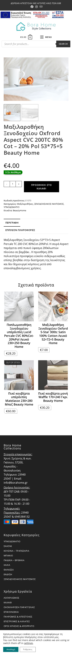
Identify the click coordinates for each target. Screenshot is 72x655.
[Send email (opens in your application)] (40, 6)
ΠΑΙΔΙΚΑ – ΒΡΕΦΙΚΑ (14, 560)
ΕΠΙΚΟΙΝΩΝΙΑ (11, 611)
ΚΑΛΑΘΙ (8, 602)
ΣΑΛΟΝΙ (8, 546)
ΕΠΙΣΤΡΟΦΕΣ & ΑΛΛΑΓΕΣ (17, 621)
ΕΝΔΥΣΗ (8, 574)
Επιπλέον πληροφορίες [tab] (20, 230)
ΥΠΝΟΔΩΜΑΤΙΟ (11, 207)
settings (28, 643)
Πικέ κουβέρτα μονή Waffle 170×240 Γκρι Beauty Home (53, 397)
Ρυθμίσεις (27, 649)
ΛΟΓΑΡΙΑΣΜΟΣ (11, 597)
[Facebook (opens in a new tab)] (32, 6)
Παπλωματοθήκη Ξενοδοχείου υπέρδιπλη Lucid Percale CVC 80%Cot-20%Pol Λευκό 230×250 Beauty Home (19, 335)
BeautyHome (19, 210)
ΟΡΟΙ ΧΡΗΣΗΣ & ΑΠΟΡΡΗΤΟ (19, 626)
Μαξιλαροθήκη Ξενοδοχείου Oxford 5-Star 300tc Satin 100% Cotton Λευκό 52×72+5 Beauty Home (53, 334)
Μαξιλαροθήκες (25, 203)
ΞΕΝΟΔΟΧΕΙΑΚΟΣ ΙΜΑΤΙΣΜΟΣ (49, 203)
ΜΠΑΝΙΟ (8, 555)
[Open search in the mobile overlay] (36, 45)
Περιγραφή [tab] (12, 222)
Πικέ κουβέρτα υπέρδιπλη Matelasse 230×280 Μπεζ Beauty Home (19, 399)
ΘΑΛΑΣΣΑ (9, 569)
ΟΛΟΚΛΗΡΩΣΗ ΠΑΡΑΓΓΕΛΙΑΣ (19, 607)
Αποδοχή (11, 649)
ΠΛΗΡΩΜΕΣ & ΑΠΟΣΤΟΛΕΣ (18, 616)
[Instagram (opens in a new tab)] (36, 6)
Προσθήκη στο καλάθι (41, 186)
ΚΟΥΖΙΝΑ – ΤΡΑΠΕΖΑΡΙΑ (16, 550)
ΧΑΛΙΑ (7, 564)
